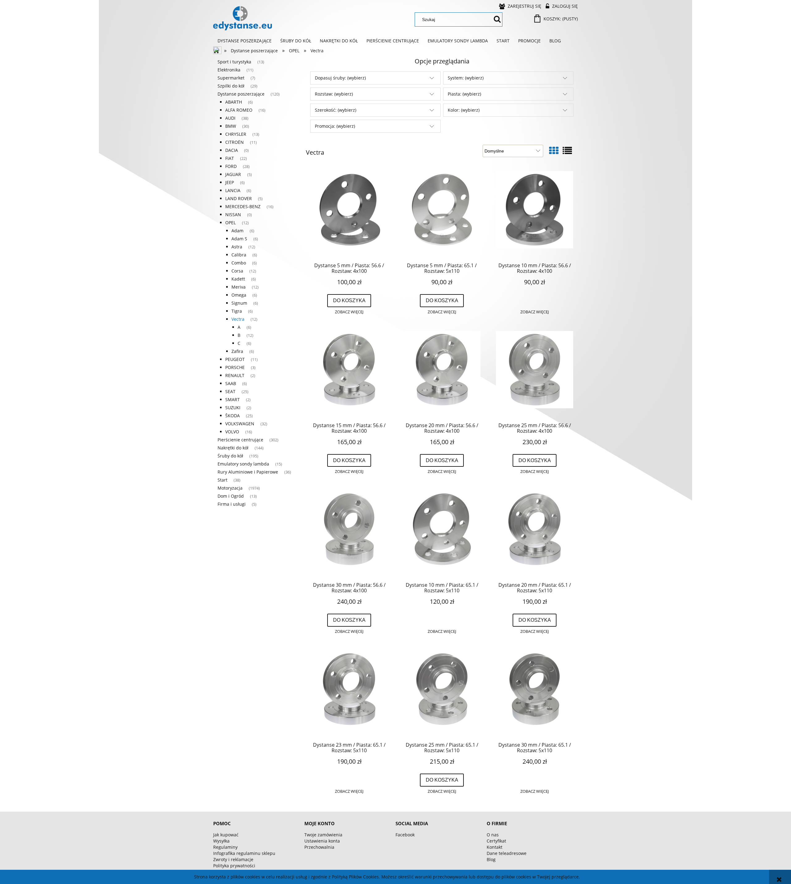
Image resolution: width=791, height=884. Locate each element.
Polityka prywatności (234, 866)
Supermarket (231, 78)
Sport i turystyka (234, 62)
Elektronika (229, 70)
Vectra (237, 319)
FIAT (229, 158)
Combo (238, 263)
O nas (493, 835)
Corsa (237, 271)
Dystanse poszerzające (241, 94)
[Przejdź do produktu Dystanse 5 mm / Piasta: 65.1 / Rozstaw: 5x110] (441, 214)
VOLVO (232, 432)
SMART (232, 399)
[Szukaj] (497, 19)
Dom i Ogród (231, 496)
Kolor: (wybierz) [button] (464, 110)
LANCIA (232, 190)
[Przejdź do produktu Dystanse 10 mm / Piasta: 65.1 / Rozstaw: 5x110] (441, 534)
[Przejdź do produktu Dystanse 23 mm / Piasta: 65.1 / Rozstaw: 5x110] (349, 693)
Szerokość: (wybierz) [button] (335, 110)
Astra (236, 247)
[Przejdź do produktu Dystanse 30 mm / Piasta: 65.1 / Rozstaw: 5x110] (534, 693)
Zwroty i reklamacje (233, 859)
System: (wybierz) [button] (466, 78)
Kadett (238, 279)
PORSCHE (235, 367)
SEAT (230, 391)
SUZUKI (232, 407)
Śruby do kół (230, 456)
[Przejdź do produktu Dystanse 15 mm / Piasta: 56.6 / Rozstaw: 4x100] (349, 374)
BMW (230, 126)
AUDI (230, 118)
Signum (239, 303)
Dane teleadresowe (507, 853)
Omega (238, 295)
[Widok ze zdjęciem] (553, 150)
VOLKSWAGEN (239, 424)
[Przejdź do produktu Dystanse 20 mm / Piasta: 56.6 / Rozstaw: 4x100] (441, 374)
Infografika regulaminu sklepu (244, 853)
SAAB (230, 383)
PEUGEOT (235, 359)
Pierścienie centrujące (240, 440)
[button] (349, 312)
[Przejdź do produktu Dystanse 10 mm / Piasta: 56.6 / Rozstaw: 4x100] (534, 214)
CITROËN (234, 142)
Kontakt (494, 847)
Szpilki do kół (231, 86)
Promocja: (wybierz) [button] (335, 126)
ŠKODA (232, 415)
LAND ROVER (238, 198)
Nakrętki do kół (233, 448)
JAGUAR (233, 174)
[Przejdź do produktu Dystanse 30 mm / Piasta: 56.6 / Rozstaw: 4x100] (349, 534)
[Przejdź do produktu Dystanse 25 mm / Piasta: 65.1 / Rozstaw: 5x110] (441, 693)
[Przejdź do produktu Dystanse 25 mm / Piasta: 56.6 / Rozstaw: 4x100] (534, 374)
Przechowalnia (319, 847)
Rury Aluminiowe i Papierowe (248, 472)
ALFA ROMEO (238, 110)
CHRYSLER (235, 134)
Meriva (238, 287)
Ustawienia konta (322, 841)
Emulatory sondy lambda (243, 464)
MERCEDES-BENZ (242, 206)
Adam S (239, 239)
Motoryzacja (230, 488)
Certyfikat (496, 841)
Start (222, 480)
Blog (491, 859)
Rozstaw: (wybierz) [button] (334, 94)
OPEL (230, 222)
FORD (231, 166)
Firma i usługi (232, 504)
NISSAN (233, 214)
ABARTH (233, 102)
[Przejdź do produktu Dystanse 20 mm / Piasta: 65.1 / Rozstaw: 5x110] (534, 534)
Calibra (238, 255)
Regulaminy (225, 847)
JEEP (229, 182)
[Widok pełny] (567, 150)
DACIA (231, 150)
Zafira (237, 351)
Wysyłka (221, 841)
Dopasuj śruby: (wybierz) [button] (340, 78)
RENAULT (234, 375)
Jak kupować (226, 835)
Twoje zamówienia (323, 835)
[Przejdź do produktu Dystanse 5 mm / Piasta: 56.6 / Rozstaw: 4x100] (349, 214)
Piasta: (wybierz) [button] (464, 94)
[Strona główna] (242, 18)
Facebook (405, 835)
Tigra (236, 311)
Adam (237, 231)
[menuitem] (244, 41)
